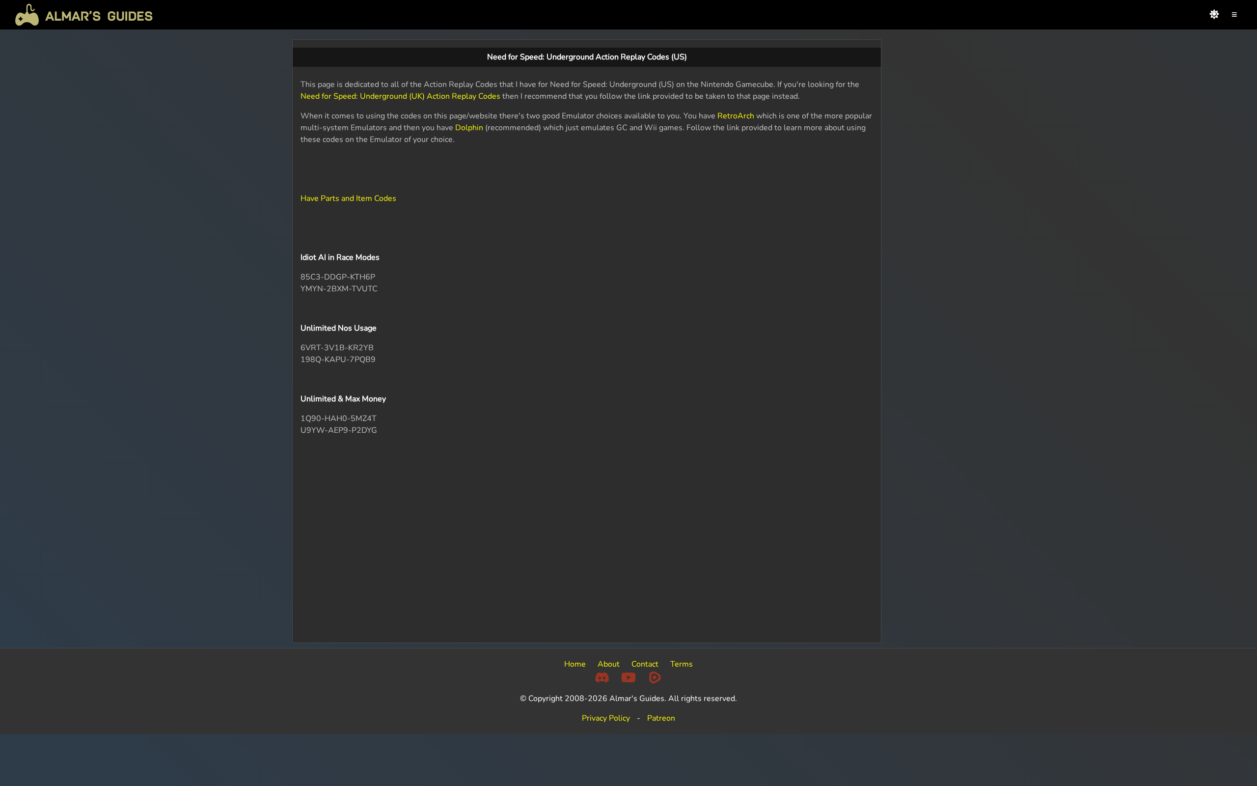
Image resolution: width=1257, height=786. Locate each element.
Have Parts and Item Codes (348, 198)
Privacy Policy (606, 718)
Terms (681, 664)
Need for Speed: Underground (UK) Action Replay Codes (400, 96)
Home (575, 664)
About (609, 664)
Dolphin (469, 127)
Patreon (661, 718)
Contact (644, 664)
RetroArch (735, 116)
